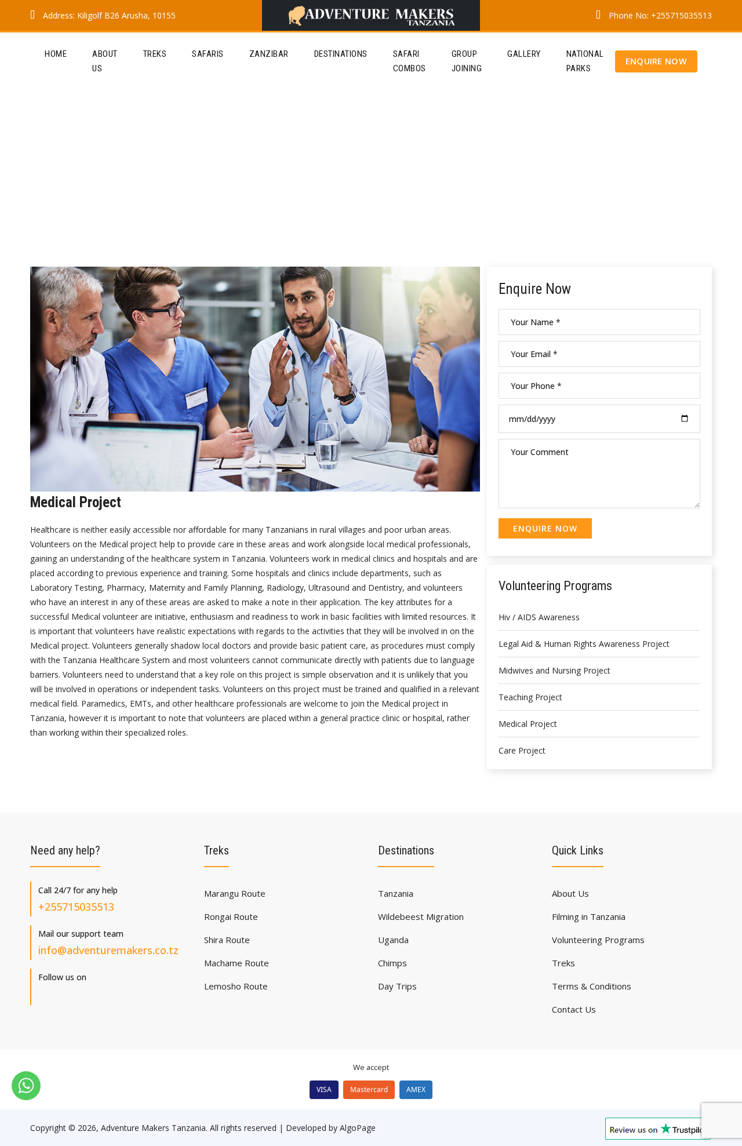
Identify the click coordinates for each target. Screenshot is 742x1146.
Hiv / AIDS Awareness (539, 617)
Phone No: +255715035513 (659, 15)
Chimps (392, 963)
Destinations (341, 54)
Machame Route (236, 963)
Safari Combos (409, 61)
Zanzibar (269, 54)
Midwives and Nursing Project (554, 670)
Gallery (524, 54)
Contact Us (574, 1009)
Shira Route (227, 939)
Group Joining (467, 61)
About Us (105, 61)
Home (56, 54)
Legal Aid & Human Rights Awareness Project (584, 643)
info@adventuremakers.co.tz (108, 950)
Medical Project (528, 723)
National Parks (585, 61)
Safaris (208, 54)
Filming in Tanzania (588, 916)
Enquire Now (656, 61)
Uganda (393, 939)
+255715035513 (76, 907)
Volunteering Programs (598, 939)
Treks (155, 54)
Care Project (522, 750)
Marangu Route (234, 893)
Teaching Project (530, 697)
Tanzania (395, 893)
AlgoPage (358, 1127)
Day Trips (397, 986)
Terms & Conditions (591, 986)
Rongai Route (231, 916)
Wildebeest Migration (421, 916)
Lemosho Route (236, 986)
